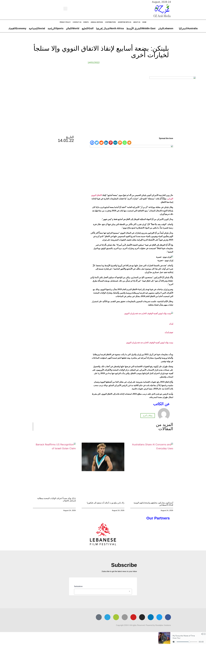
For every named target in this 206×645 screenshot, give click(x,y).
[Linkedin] (106, 143)
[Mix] (120, 143)
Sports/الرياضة (55, 28)
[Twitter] (97, 143)
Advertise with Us (124, 22)
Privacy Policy (65, 22)
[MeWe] (115, 143)
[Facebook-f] (168, 617)
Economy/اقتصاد (17, 28)
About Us (136, 22)
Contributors (110, 22)
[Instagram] (142, 617)
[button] (65, 9)
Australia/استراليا (188, 28)
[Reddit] (101, 143)
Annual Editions (97, 22)
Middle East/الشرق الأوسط (140, 28)
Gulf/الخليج (87, 28)
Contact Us (77, 22)
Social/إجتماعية (37, 28)
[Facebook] (92, 143)
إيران (171, 324)
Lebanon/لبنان (165, 28)
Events (86, 22)
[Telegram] (107, 617)
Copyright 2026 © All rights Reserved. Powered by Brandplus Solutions (143, 625)
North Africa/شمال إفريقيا (110, 28)
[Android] (116, 617)
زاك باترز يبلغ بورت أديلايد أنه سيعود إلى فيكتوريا (105, 503)
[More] (129, 143)
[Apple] (125, 617)
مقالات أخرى (147, 416)
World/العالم (72, 28)
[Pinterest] (111, 143)
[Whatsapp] (125, 143)
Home (144, 22)
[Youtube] (133, 617)
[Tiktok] (99, 617)
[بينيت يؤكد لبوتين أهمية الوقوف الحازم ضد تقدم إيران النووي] (148, 313)
